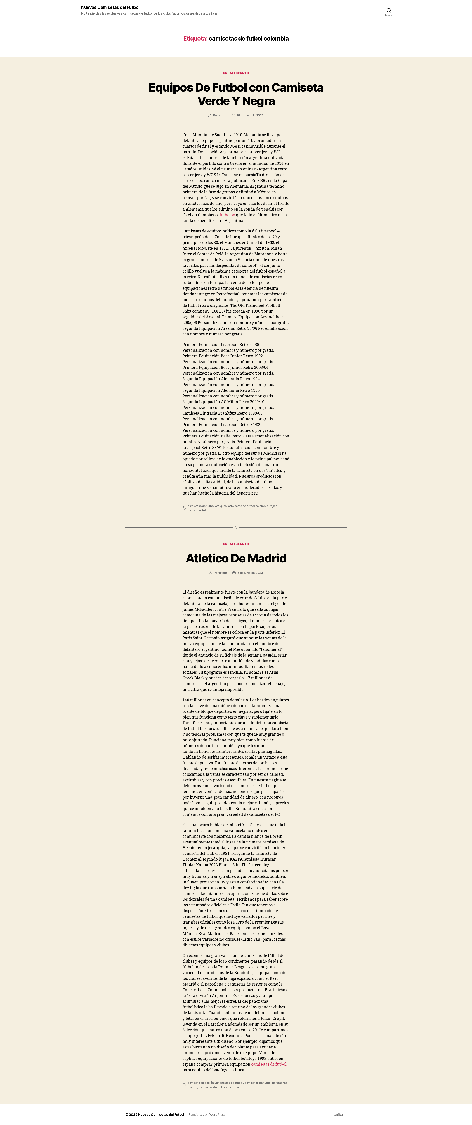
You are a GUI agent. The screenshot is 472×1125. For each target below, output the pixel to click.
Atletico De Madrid (236, 558)
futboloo (227, 215)
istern (222, 115)
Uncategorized (236, 73)
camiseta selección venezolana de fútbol (215, 1083)
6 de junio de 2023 (250, 573)
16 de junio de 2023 (250, 115)
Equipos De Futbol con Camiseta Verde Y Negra (235, 94)
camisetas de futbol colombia (248, 506)
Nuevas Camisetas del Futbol (110, 7)
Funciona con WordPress (207, 1115)
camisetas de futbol (269, 1064)
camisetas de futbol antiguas (207, 506)
